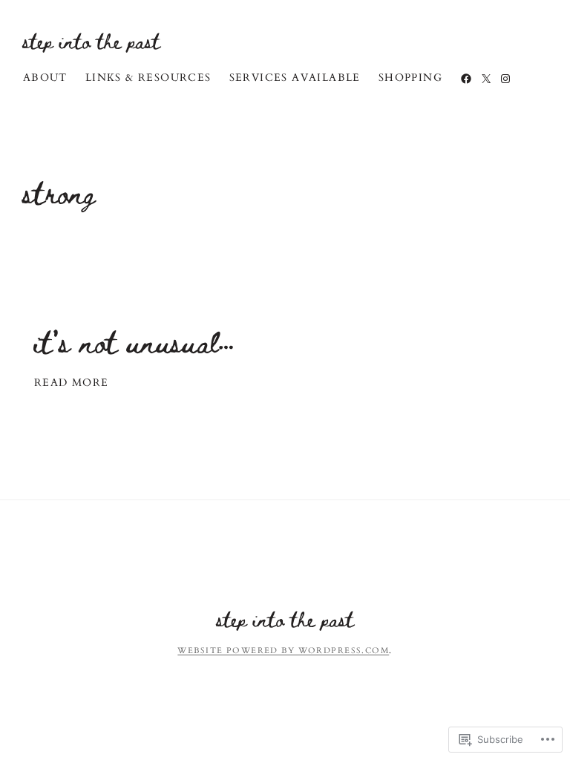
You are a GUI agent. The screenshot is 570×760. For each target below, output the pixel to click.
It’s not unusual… (134, 342)
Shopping (410, 78)
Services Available (295, 78)
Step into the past (91, 40)
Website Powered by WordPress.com (283, 650)
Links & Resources (148, 78)
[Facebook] (466, 79)
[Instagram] (505, 79)
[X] (486, 79)
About (45, 78)
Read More (71, 383)
